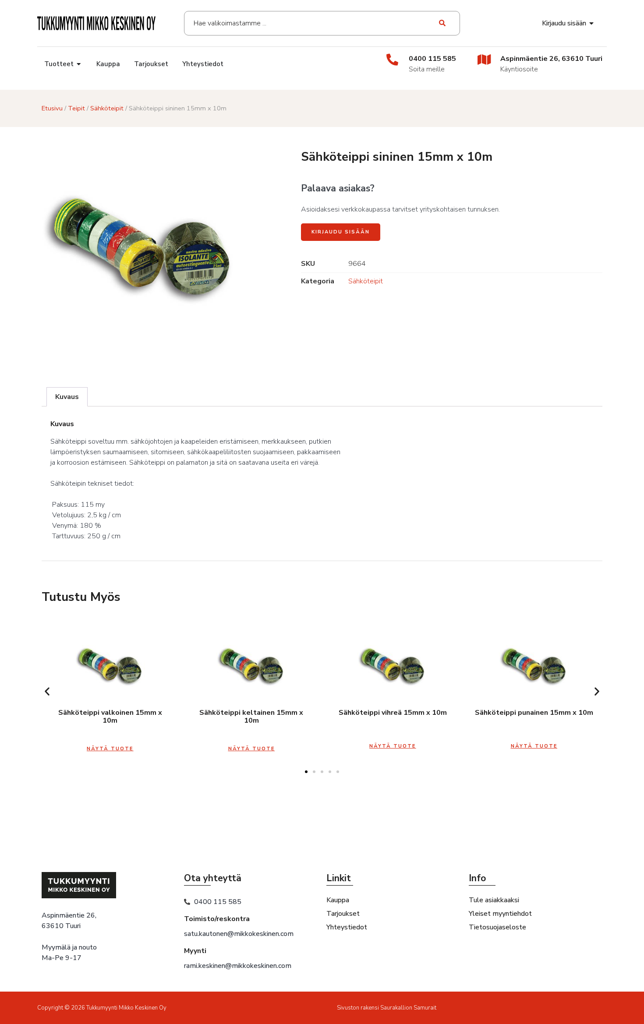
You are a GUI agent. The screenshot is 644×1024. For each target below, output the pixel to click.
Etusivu (52, 108)
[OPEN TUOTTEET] (79, 64)
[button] (47, 690)
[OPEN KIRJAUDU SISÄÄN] (591, 23)
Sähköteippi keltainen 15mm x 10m (251, 716)
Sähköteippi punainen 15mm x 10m (534, 712)
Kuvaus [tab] (67, 397)
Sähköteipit (107, 108)
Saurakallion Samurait (408, 1008)
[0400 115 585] (392, 59)
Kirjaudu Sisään (340, 232)
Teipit (76, 108)
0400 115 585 (432, 59)
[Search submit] (442, 23)
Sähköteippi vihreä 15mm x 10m (393, 712)
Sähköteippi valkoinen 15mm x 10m (110, 716)
